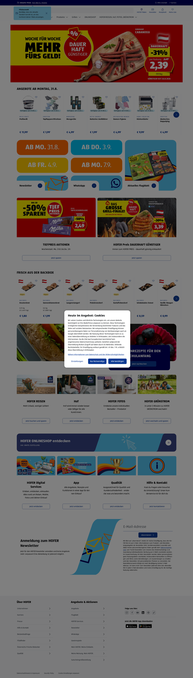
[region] (97, 339)
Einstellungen (77, 361)
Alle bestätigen (117, 361)
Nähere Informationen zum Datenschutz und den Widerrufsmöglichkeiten (96, 354)
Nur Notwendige (97, 361)
